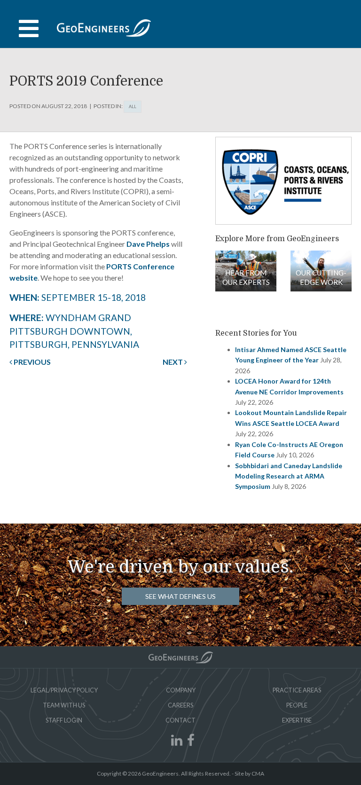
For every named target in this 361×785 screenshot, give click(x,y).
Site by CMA (249, 773)
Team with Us (64, 705)
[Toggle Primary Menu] (180, 28)
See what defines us (180, 596)
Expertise (297, 720)
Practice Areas (297, 690)
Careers (180, 705)
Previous (31, 361)
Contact (180, 720)
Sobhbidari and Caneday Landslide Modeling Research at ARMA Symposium (288, 476)
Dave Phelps (148, 243)
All (132, 106)
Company (181, 690)
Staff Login (64, 720)
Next (173, 361)
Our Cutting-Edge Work (321, 277)
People (296, 705)
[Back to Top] (181, 657)
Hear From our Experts (246, 277)
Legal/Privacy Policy (64, 690)
